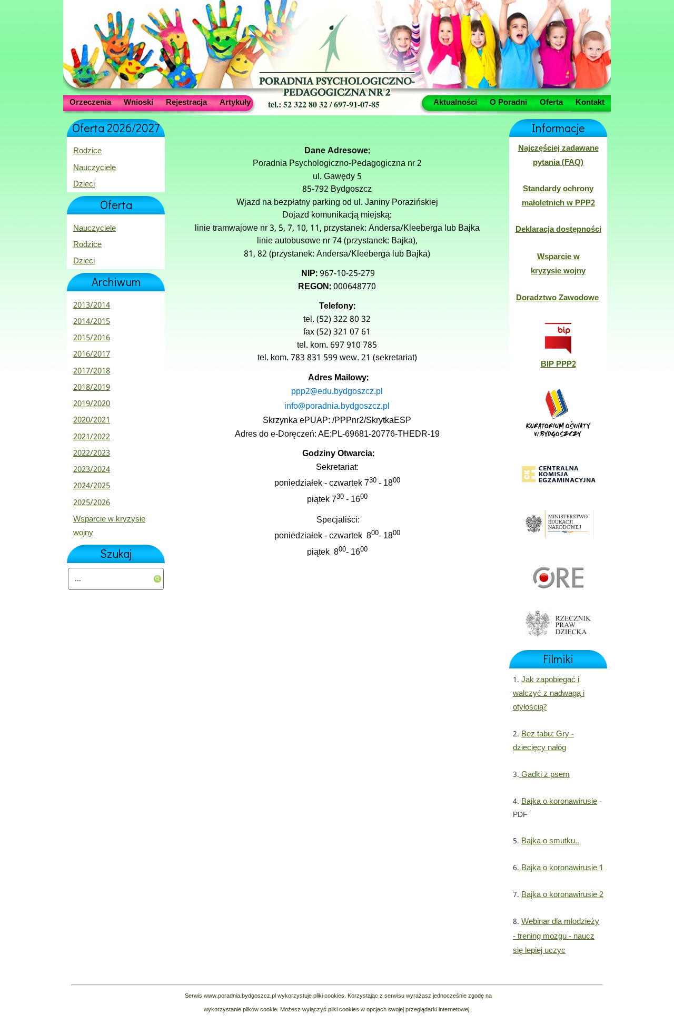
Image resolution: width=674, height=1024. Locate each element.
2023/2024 (91, 470)
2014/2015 (91, 322)
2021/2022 (91, 437)
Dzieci (84, 184)
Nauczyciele (94, 168)
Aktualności (455, 101)
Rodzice (87, 151)
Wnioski (138, 101)
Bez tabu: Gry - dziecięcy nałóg (543, 741)
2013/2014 (91, 305)
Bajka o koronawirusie (559, 802)
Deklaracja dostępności (558, 230)
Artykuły (235, 101)
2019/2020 (91, 404)
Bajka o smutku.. (550, 841)
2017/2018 (91, 371)
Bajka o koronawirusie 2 (562, 895)
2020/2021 (91, 420)
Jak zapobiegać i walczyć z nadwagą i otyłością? (548, 694)
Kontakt (590, 101)
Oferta (551, 101)
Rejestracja (186, 101)
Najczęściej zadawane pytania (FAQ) (558, 155)
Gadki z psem (544, 775)
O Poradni (508, 101)
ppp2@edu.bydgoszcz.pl (337, 392)
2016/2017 (91, 354)
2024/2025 (91, 486)
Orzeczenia (90, 101)
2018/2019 (91, 388)
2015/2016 (91, 338)
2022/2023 (91, 453)
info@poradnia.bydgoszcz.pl (337, 406)
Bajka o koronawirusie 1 (561, 868)
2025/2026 (91, 503)
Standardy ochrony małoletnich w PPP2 (558, 196)
